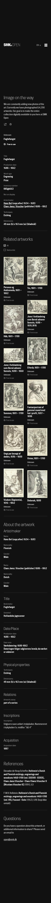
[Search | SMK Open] (12, 45)
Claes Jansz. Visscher (14, 206)
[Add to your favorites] (11, 124)
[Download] (6, 124)
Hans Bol (8, 203)
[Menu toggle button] (46, 45)
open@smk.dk (10, 839)
